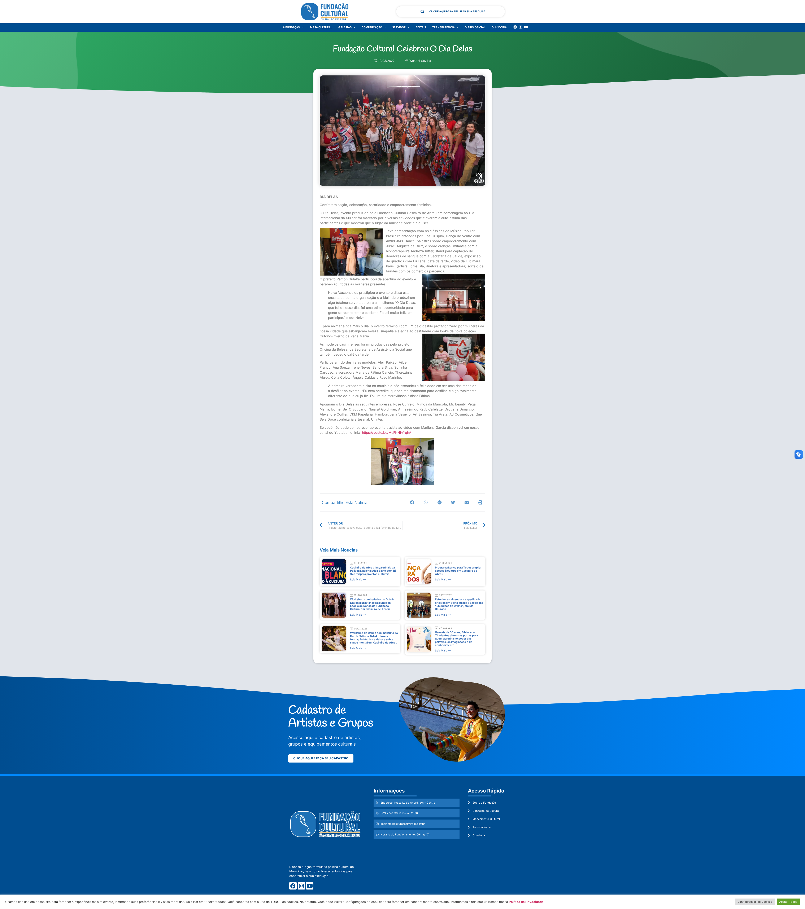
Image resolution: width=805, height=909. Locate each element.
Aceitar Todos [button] (788, 901)
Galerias (345, 27)
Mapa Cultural (321, 27)
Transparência (443, 27)
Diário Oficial (475, 27)
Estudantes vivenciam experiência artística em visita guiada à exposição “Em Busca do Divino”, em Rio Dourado (459, 604)
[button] (412, 502)
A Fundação (291, 27)
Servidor (399, 27)
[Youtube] (526, 27)
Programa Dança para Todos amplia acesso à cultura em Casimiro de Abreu (457, 571)
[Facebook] (515, 27)
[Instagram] (520, 27)
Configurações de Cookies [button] (754, 901)
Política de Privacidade (526, 902)
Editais (421, 27)
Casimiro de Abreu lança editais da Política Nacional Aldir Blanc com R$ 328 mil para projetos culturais (373, 571)
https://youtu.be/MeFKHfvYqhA (386, 432)
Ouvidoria (499, 27)
